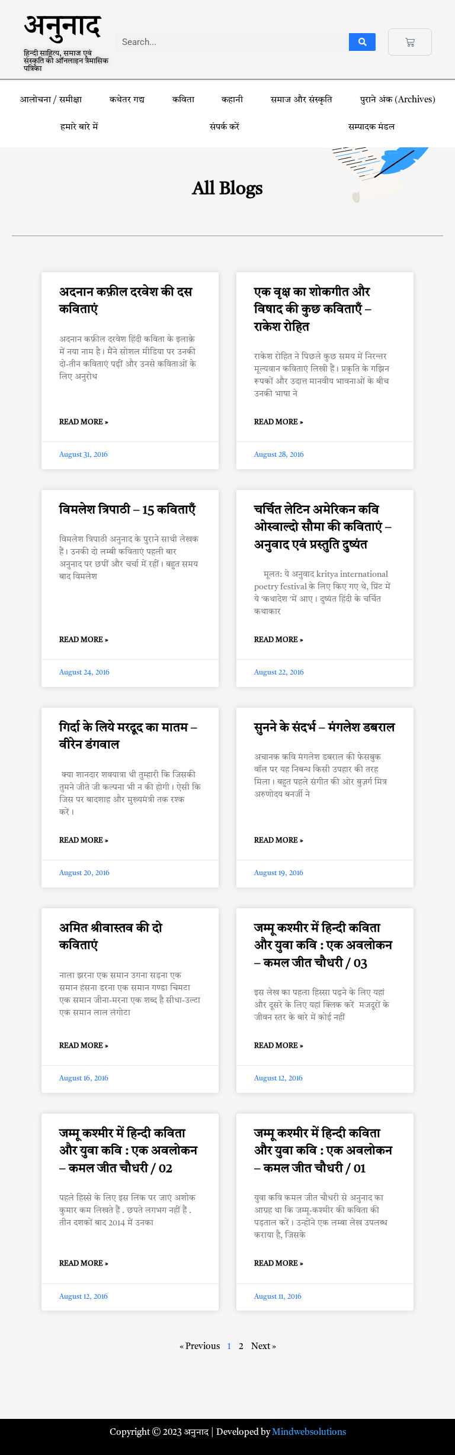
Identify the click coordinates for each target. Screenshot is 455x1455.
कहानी (232, 100)
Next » (263, 1347)
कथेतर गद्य (127, 100)
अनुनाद (62, 30)
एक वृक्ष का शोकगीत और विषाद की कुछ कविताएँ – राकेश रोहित (312, 310)
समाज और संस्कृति (301, 100)
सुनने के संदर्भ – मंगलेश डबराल (324, 728)
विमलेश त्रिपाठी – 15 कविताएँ (127, 510)
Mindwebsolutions (309, 1432)
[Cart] (410, 42)
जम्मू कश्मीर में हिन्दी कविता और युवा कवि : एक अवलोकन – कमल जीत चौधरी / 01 (323, 1151)
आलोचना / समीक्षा (51, 100)
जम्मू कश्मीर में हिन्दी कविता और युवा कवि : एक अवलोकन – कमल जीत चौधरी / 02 (128, 1151)
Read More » (83, 422)
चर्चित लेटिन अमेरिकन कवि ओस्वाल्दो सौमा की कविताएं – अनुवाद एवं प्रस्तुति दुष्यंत (323, 527)
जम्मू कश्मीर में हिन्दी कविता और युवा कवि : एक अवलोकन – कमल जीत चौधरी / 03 (323, 946)
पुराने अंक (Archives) (397, 100)
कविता (183, 100)
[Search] (362, 42)
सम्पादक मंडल (371, 127)
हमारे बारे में (80, 127)
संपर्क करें (224, 127)
